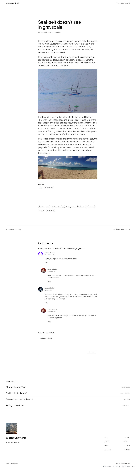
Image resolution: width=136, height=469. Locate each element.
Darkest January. (15, 229)
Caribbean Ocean (44, 207)
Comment (91, 352)
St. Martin (83, 207)
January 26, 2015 (49, 252)
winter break (50, 210)
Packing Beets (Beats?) (17, 393)
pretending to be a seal (71, 207)
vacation (41, 210)
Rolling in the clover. (15, 405)
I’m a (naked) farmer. (119, 229)
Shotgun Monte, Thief (16, 387)
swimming (91, 207)
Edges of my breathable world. (20, 399)
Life (59, 32)
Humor (56, 32)
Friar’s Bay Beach (57, 207)
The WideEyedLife (123, 3)
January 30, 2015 (52, 269)
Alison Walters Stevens (51, 255)
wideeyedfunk (12, 3)
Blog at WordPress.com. (123, 463)
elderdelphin (48, 290)
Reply (46, 263)
